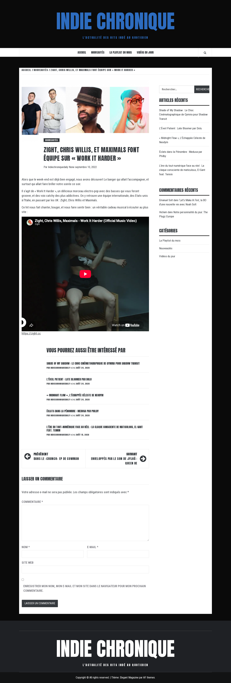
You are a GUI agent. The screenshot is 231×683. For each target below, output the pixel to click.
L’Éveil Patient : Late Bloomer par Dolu (69, 379)
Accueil (82, 52)
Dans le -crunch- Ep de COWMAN (57, 456)
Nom (26, 547)
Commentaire (32, 502)
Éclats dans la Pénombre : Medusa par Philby (73, 411)
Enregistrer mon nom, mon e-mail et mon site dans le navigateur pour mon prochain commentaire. (84, 588)
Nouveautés (97, 52)
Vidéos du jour (145, 52)
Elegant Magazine (129, 677)
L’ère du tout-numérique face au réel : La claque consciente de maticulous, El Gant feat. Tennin (95, 429)
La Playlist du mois (120, 52)
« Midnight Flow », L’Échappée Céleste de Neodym (75, 395)
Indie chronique (115, 21)
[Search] (205, 53)
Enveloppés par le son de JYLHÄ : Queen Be (114, 458)
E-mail (92, 547)
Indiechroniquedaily (58, 167)
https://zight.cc (31, 333)
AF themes (149, 677)
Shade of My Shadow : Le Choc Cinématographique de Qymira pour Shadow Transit (93, 363)
